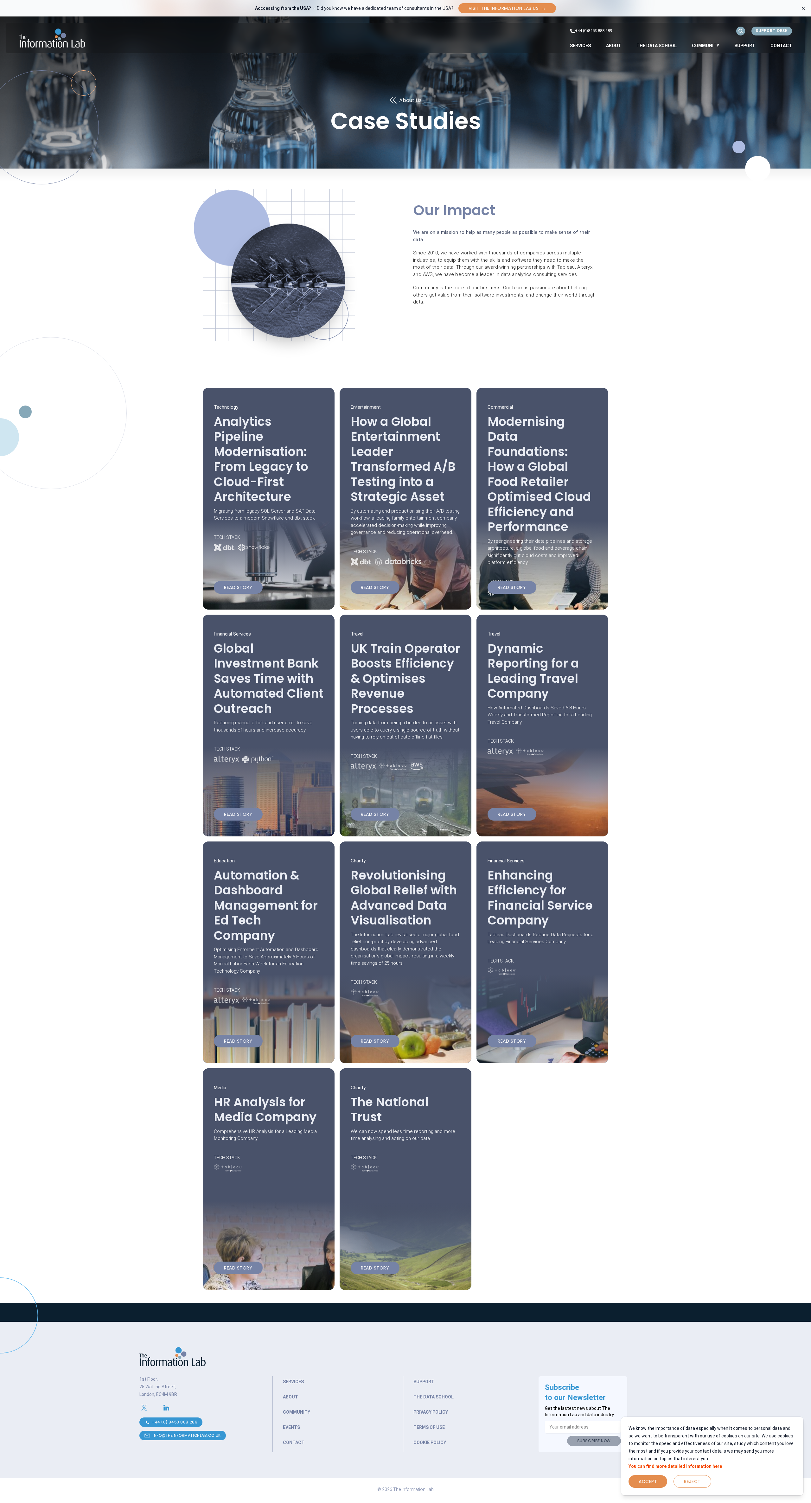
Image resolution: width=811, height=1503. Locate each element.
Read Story (238, 587)
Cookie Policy (429, 1442)
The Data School (656, 45)
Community (705, 45)
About (613, 45)
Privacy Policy (430, 1412)
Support (744, 45)
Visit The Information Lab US (507, 8)
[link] (580, 45)
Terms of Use (429, 1427)
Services (580, 45)
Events (291, 1427)
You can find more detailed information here (675, 1466)
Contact (781, 45)
